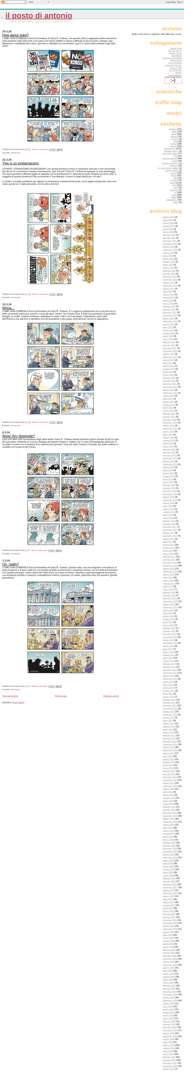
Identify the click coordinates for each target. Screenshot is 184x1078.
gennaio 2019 (169, 488)
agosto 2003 (168, 1039)
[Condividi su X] (55, 149)
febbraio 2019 (169, 485)
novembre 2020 (170, 422)
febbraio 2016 (169, 592)
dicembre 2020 (170, 419)
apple (173, 134)
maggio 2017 (169, 547)
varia (174, 195)
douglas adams (171, 151)
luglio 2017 (168, 541)
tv (175, 192)
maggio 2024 (169, 297)
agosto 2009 (168, 824)
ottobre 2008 (168, 854)
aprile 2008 (168, 872)
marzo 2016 (168, 589)
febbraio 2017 (169, 556)
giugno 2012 (168, 723)
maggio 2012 (169, 726)
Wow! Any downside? (18, 436)
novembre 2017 (170, 530)
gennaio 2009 (169, 845)
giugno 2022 (168, 366)
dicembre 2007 (170, 884)
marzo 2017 (168, 553)
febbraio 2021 (169, 413)
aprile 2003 (168, 1051)
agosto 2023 (168, 324)
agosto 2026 (168, 217)
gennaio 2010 (169, 810)
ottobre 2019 (168, 461)
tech (174, 185)
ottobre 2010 (168, 783)
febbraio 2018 (169, 521)
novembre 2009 (170, 816)
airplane (172, 129)
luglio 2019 (168, 470)
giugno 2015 (168, 616)
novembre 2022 (170, 351)
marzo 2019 (168, 482)
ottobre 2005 (168, 962)
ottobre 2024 (168, 282)
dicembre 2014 (170, 634)
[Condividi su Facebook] (58, 149)
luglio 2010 (168, 792)
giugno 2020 (168, 437)
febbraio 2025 (169, 270)
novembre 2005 (170, 959)
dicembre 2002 (170, 1063)
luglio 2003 (168, 1042)
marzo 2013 (168, 696)
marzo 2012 (168, 732)
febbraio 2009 (169, 842)
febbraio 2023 (169, 342)
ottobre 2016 (168, 568)
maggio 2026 (169, 226)
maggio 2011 (169, 762)
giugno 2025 (168, 259)
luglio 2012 (168, 720)
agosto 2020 (168, 431)
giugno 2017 (168, 544)
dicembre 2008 (170, 848)
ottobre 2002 (168, 1069)
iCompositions (175, 75)
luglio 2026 (168, 220)
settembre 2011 (170, 750)
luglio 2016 (168, 577)
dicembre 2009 (170, 813)
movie (173, 173)
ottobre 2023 (168, 318)
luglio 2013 (168, 685)
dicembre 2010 (170, 777)
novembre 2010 (170, 780)
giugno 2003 (168, 1045)
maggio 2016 (169, 583)
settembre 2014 (170, 643)
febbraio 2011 (169, 771)
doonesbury (16, 153)
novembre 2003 (170, 1030)
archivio (175, 139)
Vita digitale (176, 55)
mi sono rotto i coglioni (168, 168)
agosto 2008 (168, 860)
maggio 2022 (169, 369)
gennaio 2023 (169, 345)
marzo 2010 (168, 804)
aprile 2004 (168, 1015)
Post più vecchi (111, 696)
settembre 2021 (170, 393)
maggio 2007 (169, 905)
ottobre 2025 (168, 247)
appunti (174, 136)
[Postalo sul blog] (53, 149)
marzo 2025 (168, 267)
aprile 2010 (168, 801)
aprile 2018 (168, 515)
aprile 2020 (168, 443)
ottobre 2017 (168, 533)
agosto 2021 (168, 395)
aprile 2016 (168, 586)
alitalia (174, 131)
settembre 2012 (170, 714)
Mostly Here (176, 48)
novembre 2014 (170, 637)
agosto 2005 (168, 967)
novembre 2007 (170, 887)
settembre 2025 (170, 250)
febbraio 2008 (169, 878)
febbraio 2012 (169, 735)
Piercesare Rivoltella (172, 58)
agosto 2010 (168, 789)
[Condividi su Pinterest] (61, 149)
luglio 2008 (168, 863)
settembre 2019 (170, 464)
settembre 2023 (170, 321)
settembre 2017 (170, 536)
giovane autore (169, 158)
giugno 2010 (168, 795)
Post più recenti (10, 696)
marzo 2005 (168, 982)
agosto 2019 (168, 467)
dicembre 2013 (170, 670)
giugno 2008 (168, 866)
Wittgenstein (176, 60)
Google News (175, 53)
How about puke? (15, 35)
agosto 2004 (168, 1003)
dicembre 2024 (170, 276)
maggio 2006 (169, 941)
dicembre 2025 (170, 241)
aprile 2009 (168, 836)
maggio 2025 (169, 261)
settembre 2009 (170, 821)
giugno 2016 (168, 580)
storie (172, 182)
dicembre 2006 (170, 920)
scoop (173, 180)
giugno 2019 (168, 473)
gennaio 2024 (169, 309)
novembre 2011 (170, 744)
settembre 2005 (170, 965)
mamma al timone (170, 163)
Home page (61, 696)
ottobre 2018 (168, 497)
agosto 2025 (168, 253)
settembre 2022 (170, 357)
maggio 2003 (169, 1048)
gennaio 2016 (169, 595)
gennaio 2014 (169, 667)
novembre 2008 (170, 851)
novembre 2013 (170, 672)
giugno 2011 (168, 759)
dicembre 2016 (170, 562)
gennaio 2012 (169, 738)
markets (173, 165)
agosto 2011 (168, 753)
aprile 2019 (168, 479)
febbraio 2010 (169, 807)
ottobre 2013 (168, 676)
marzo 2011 (168, 768)
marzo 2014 (168, 661)
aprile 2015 (168, 622)
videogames (171, 200)
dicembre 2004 (170, 991)
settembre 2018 (170, 500)
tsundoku (174, 190)
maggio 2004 (169, 1012)
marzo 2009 (168, 839)
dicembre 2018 (170, 491)
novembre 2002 (170, 1066)
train (175, 187)
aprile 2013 (168, 693)
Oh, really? (10, 564)
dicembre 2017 (170, 527)
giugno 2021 (168, 401)
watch (176, 202)
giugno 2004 (168, 1009)
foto (175, 156)
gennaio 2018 (169, 524)
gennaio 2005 (169, 988)
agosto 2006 (168, 932)
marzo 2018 (168, 518)
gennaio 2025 (169, 273)
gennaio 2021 (169, 416)
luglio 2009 (168, 827)
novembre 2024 (170, 279)
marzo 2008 (168, 875)
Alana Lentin (176, 68)
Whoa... (8, 308)
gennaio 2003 (169, 1060)
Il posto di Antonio (38, 15)
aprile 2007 (168, 908)
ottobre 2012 (168, 711)
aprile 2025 (168, 264)
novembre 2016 (170, 565)
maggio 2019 (169, 476)
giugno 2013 (168, 687)
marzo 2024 (168, 303)
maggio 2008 (169, 869)
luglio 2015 (168, 613)
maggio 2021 (169, 404)
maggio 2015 (169, 619)
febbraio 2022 (169, 378)
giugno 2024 (168, 294)
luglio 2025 (168, 256)
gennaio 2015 (169, 631)
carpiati (172, 146)
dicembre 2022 (170, 348)
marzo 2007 (168, 911)
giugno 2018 (168, 509)
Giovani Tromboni (173, 65)
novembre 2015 (170, 601)
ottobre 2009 (168, 818)
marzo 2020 (168, 446)
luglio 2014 (168, 649)
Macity (178, 72)
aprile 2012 (168, 729)
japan (174, 161)
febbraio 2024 (169, 306)
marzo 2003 (168, 1054)
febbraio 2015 (169, 628)
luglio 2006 (168, 935)
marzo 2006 (168, 947)
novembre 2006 (170, 923)
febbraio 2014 (169, 664)
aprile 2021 (168, 407)
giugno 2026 (168, 223)
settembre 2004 (170, 1000)
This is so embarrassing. (20, 163)
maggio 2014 (169, 655)
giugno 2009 (168, 830)
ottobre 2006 (168, 926)
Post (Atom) (18, 702)
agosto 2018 (168, 503)
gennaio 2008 (169, 881)
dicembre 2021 (170, 384)
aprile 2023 (168, 336)
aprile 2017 (168, 550)
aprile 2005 (168, 979)
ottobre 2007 (168, 890)
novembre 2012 (170, 708)
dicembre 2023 (170, 312)
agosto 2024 (168, 288)
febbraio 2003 (169, 1057)
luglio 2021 (168, 398)
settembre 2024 (170, 285)
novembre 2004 (170, 994)
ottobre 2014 (168, 640)
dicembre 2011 (170, 741)
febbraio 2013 (169, 699)
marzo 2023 (168, 339)
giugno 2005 (168, 973)
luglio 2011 (167, 756)
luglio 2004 (168, 1006)
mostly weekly (172, 170)
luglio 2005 (168, 970)
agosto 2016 (168, 574)
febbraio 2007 (169, 914)
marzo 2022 (168, 375)
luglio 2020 (168, 434)
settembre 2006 (170, 929)
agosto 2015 (168, 610)
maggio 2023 (169, 333)
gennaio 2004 (169, 1024)
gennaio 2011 (169, 774)
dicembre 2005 (170, 956)
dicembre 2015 (170, 598)
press (173, 175)
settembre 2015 (170, 607)
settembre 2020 (170, 428)
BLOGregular (175, 70)
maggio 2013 (169, 690)
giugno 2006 (168, 938)
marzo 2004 (168, 1018)
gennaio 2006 (169, 953)
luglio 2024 (168, 291)
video (173, 197)
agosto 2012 (168, 717)
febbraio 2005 (169, 985)
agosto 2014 (168, 646)
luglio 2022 (168, 363)
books (173, 144)
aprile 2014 (168, 658)
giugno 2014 (168, 652)
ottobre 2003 (168, 1033)
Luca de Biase (175, 63)
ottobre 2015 (168, 604)
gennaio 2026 (169, 238)
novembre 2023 (170, 315)
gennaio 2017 (169, 559)
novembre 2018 (170, 494)
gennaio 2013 (169, 702)
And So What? (175, 51)
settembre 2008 (170, 857)
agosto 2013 (168, 682)
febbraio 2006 (169, 950)
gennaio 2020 (169, 452)
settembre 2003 (170, 1036)
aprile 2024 (168, 300)
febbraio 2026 (169, 235)
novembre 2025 (170, 244)
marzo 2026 (168, 232)
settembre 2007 (170, 893)
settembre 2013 (170, 679)
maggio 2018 (169, 512)
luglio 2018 (168, 506)
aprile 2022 (168, 372)
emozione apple (170, 153)
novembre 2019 (170, 458)
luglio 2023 (168, 327)
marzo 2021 (168, 410)
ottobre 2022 (168, 354)
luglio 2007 (168, 899)
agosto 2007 (168, 896)
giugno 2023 (168, 330)
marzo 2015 (168, 625)
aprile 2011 (168, 765)
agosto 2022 (168, 360)
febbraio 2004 (169, 1021)
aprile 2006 (168, 944)
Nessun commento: (40, 149)
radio (175, 178)
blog (175, 141)
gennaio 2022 (169, 381)
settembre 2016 (170, 571)
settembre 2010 (170, 786)
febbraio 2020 (169, 449)
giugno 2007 (168, 902)
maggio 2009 (169, 833)
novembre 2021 (170, 387)
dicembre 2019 (170, 455)
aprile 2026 (168, 229)
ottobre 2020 (168, 425)
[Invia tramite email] (50, 149)
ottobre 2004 (168, 997)
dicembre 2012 (170, 705)
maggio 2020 (169, 440)
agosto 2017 (168, 539)
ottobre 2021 (168, 390)
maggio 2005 (169, 976)
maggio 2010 (169, 798)
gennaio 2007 (169, 917)
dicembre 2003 (170, 1027)
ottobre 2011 (168, 747)
